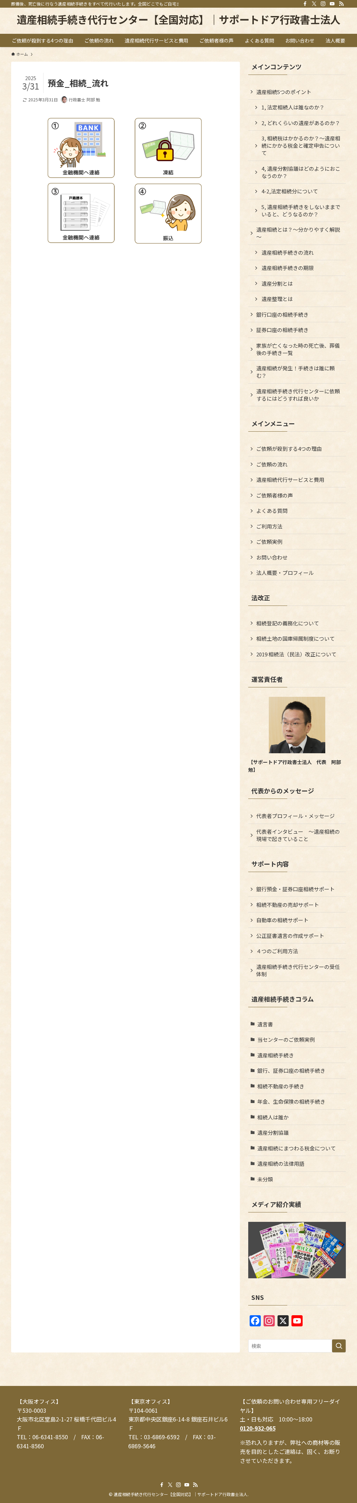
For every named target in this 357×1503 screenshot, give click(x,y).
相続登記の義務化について (287, 623)
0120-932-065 (257, 1428)
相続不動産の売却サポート (287, 904)
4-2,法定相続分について (289, 191)
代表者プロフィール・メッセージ (295, 815)
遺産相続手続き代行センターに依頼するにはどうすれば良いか (298, 394)
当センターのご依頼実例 (286, 1039)
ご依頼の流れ (272, 464)
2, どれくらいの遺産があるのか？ (300, 122)
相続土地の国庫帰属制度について (295, 638)
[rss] (341, 4)
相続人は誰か (273, 1117)
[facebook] (305, 4)
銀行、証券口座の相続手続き (291, 1070)
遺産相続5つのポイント (283, 91)
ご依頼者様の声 (274, 495)
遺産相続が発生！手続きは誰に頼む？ (295, 371)
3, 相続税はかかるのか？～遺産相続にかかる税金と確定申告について (300, 145)
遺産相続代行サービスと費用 (290, 479)
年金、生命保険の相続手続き (291, 1101)
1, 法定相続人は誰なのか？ (293, 107)
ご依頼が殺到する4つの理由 (289, 448)
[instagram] (323, 4)
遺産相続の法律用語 (280, 1163)
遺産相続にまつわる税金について (296, 1148)
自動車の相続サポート (282, 920)
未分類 (265, 1179)
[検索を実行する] (339, 1345)
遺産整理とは (277, 298)
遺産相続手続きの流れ (287, 252)
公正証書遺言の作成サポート (290, 935)
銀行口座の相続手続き (282, 314)
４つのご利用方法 (277, 951)
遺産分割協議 (273, 1132)
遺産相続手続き (275, 1055)
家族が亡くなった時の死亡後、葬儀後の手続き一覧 (298, 349)
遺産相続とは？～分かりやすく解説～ (298, 233)
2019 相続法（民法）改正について (296, 654)
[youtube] (332, 4)
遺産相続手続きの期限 (287, 267)
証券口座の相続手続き (282, 329)
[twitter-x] (314, 4)
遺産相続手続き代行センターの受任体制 (298, 970)
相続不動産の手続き (280, 1086)
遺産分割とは (277, 283)
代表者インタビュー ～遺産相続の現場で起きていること (298, 835)
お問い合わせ (272, 557)
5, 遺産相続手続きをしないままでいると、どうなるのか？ (300, 210)
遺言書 (265, 1024)
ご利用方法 (269, 526)
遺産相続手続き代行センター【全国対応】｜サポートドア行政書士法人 (178, 19)
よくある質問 (272, 510)
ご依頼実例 (269, 541)
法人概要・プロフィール (285, 572)
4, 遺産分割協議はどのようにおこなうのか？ (300, 172)
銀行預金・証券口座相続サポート (295, 889)
